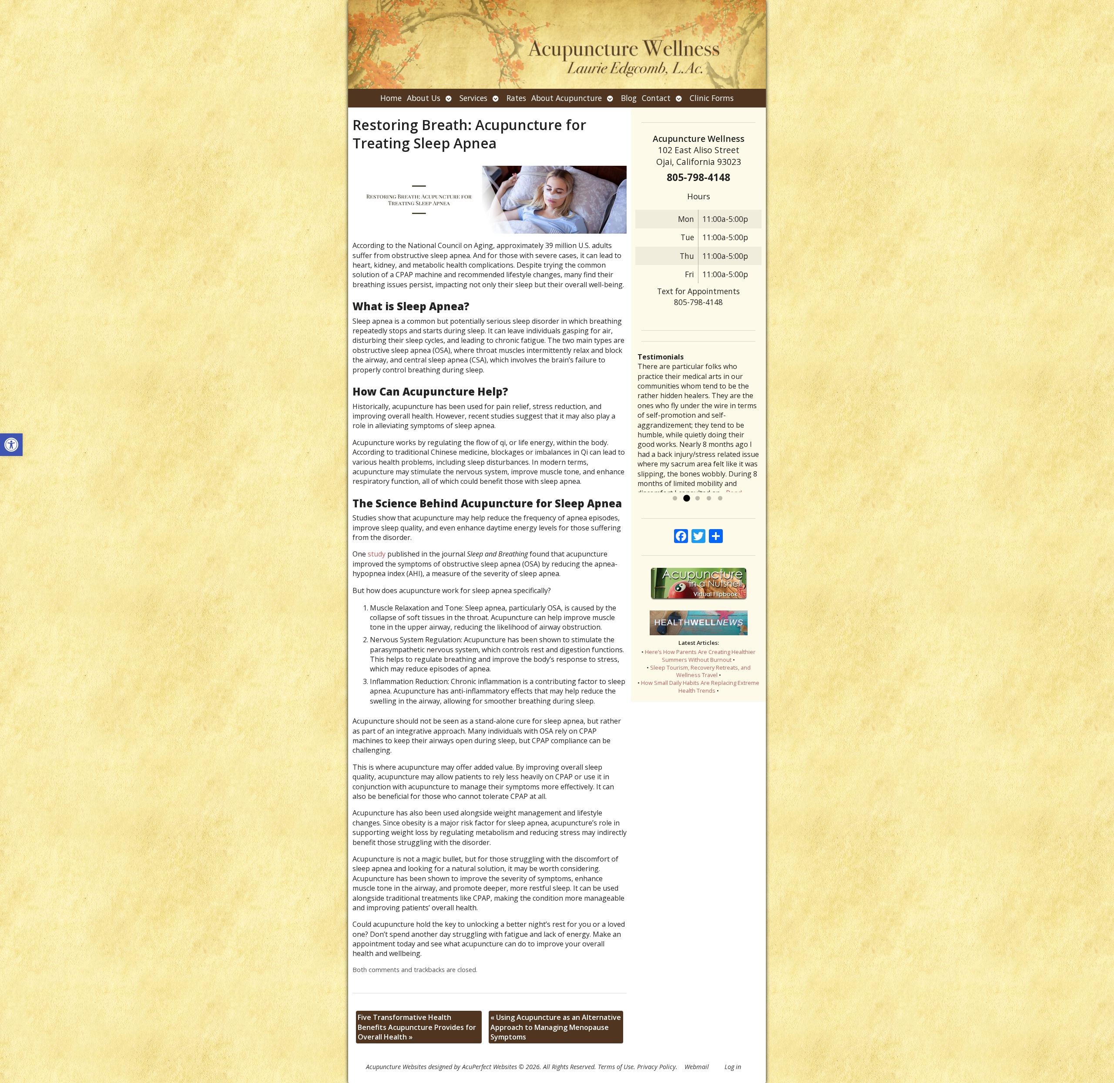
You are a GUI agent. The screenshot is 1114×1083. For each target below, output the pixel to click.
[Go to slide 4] (709, 498)
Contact (656, 98)
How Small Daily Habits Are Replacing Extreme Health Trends (700, 686)
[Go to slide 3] (697, 498)
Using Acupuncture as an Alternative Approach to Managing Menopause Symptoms (555, 1027)
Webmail (697, 1067)
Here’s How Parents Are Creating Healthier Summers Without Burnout (700, 656)
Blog (629, 98)
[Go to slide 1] (675, 498)
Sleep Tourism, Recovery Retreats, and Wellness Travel (700, 671)
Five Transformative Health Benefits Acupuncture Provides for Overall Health (417, 1027)
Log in (733, 1067)
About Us (423, 98)
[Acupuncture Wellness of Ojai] (557, 44)
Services (473, 98)
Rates (516, 98)
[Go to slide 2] (686, 498)
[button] (11, 444)
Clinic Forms (712, 98)
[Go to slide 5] (720, 498)
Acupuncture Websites (396, 1067)
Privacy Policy (656, 1067)
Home (391, 98)
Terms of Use (616, 1067)
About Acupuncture (566, 98)
